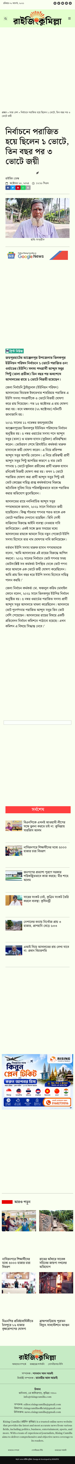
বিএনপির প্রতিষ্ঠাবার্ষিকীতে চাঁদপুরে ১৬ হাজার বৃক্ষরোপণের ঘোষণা (17, 1325)
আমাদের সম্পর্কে (19, 1364)
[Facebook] (55, 3)
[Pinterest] (70, 3)
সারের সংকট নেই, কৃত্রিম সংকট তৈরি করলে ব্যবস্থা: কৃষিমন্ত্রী (46, 899)
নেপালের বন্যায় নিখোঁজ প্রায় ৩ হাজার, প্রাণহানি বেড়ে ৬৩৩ (42, 924)
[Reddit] (66, 3)
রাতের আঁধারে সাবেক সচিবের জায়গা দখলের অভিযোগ (53, 1263)
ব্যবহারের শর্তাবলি (37, 1364)
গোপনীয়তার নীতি (55, 1364)
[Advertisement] (37, 66)
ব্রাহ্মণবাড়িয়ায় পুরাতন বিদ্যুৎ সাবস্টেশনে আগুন (54, 1323)
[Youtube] (62, 3)
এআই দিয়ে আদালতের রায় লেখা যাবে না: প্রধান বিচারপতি (46, 949)
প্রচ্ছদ (4, 113)
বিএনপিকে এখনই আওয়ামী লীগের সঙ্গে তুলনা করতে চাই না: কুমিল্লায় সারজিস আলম (44, 826)
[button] (8, 187)
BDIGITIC (55, 1459)
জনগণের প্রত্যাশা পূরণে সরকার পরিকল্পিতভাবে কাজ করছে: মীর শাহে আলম (46, 876)
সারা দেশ (13, 113)
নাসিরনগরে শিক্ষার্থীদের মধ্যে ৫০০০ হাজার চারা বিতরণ (45, 849)
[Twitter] (58, 3)
